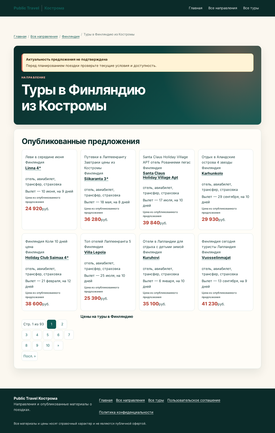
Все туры (251, 8)
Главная (195, 8)
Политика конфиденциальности (126, 412)
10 (48, 345)
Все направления (222, 8)
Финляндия (70, 36)
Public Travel (39, 8)
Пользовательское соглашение (193, 400)
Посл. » (29, 356)
